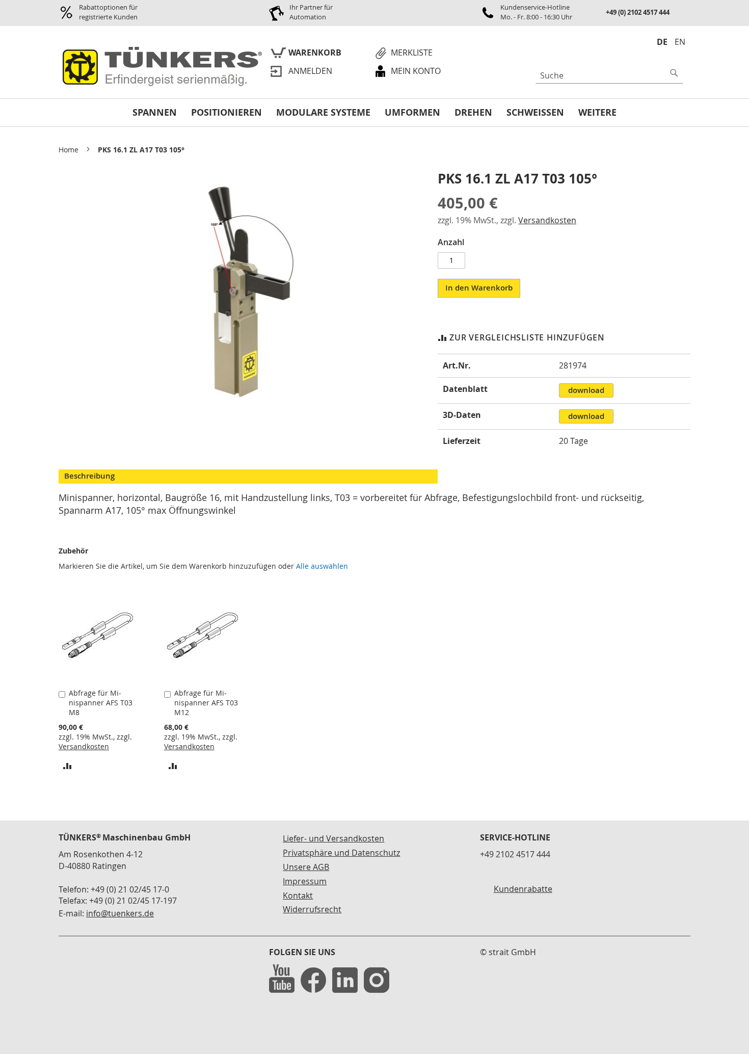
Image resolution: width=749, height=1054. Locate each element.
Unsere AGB (306, 867)
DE (662, 41)
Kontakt (298, 895)
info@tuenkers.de (120, 913)
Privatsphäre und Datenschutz (341, 852)
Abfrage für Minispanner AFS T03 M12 (206, 702)
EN (680, 41)
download (586, 390)
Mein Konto (416, 70)
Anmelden (310, 70)
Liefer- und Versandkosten (333, 838)
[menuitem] (154, 113)
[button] (67, 765)
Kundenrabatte (523, 888)
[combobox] (609, 75)
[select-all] (322, 566)
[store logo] (160, 67)
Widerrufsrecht (312, 909)
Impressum (305, 881)
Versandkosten (547, 220)
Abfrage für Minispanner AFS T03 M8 (100, 702)
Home (68, 149)
